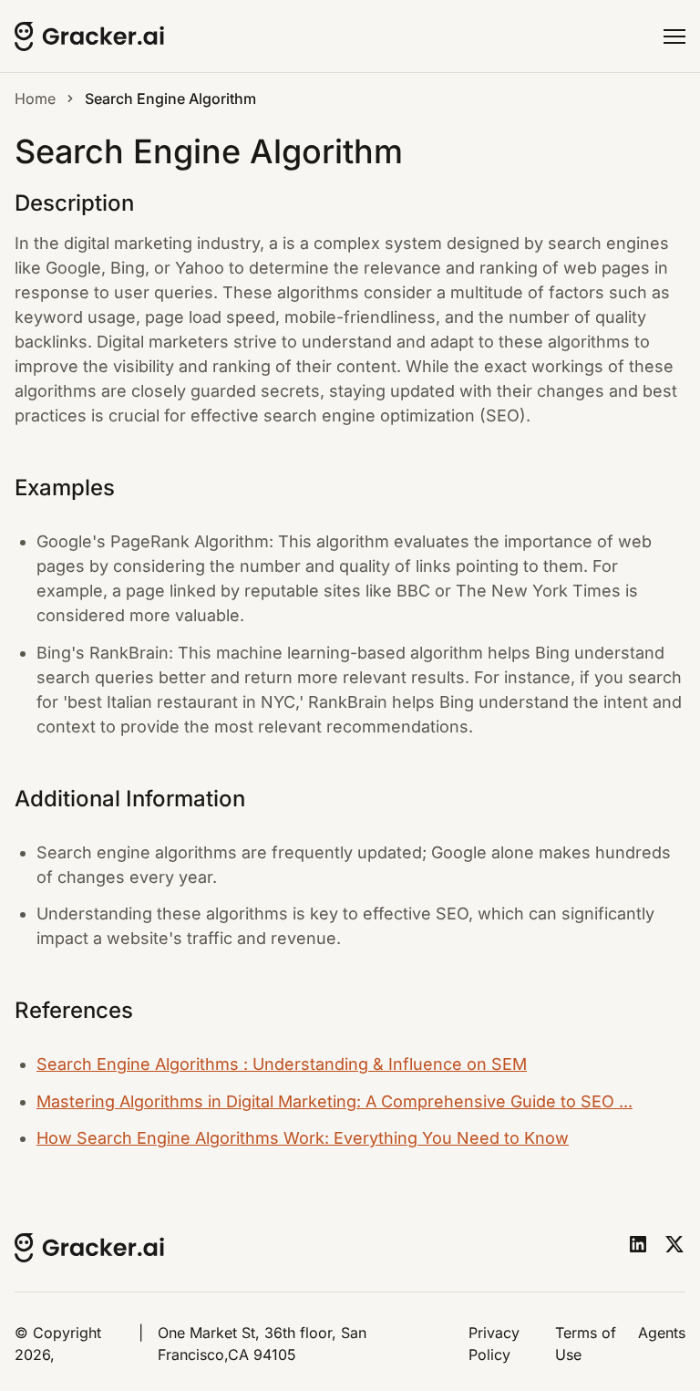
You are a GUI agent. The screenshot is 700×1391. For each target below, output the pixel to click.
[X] (674, 1244)
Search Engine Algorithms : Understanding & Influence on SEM (281, 1064)
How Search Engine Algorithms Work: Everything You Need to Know (302, 1137)
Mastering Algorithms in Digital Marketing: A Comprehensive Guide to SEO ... (334, 1101)
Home (35, 98)
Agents (661, 1333)
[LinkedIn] (638, 1244)
